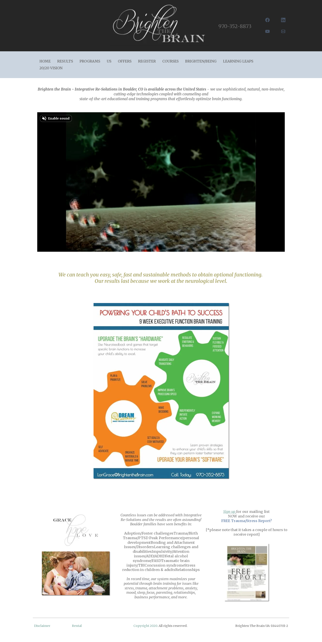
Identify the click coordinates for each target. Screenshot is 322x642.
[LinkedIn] (283, 20)
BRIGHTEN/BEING (200, 61)
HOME (45, 61)
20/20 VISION (50, 68)
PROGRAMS (90, 61)
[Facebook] (267, 20)
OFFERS (124, 61)
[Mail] (283, 31)
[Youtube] (267, 31)
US (109, 61)
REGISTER (147, 61)
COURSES (170, 61)
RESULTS (65, 61)
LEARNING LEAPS (238, 61)
